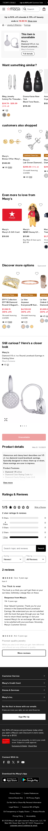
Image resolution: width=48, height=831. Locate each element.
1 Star (5, 537)
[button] (24, 400)
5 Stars (5, 518)
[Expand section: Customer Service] (24, 675)
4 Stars (5, 522)
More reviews (24, 653)
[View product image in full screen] (5, 419)
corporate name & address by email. (23, 825)
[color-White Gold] (46, 175)
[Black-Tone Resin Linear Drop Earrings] (33, 81)
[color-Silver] (4, 114)
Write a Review (40, 507)
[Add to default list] (40, 71)
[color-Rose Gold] (23, 326)
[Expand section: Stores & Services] (24, 690)
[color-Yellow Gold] (31, 326)
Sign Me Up (24, 717)
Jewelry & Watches (14, 25)
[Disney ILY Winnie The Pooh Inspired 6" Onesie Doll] (33, 215)
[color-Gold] (8, 114)
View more (8, 482)
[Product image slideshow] (24, 400)
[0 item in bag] (44, 9)
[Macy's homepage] (3, 25)
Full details (28, 53)
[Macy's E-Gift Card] (12, 215)
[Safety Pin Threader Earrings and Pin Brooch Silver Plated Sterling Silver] (12, 81)
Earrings (27, 25)
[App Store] (10, 780)
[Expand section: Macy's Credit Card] (24, 683)
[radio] (4, 115)
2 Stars (5, 532)
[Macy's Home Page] (13, 9)
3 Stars (5, 528)
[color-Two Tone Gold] (4, 326)
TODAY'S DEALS (9, 3)
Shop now (32, 21)
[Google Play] (30, 780)
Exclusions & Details (19, 746)
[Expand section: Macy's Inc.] (24, 697)
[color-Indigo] (46, 246)
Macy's (24, 41)
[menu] (3, 9)
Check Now (32, 746)
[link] (12, 106)
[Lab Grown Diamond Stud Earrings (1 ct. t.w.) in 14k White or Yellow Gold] (33, 141)
